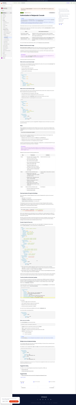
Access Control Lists (25, 369)
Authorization (6, 37)
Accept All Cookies (13, 401)
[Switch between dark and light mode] (74, 3)
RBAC (50, 37)
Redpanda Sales (41, 20)
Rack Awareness (5, 46)
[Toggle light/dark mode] (1, 404)
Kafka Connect (6, 42)
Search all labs (23, 377)
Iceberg (4, 26)
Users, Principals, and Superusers (33, 51)
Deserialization (6, 41)
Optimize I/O (5, 49)
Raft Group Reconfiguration (7, 50)
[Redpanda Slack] (45, 399)
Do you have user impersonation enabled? (28, 132)
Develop (4, 17)
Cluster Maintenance (6, 22)
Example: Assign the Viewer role (63, 15)
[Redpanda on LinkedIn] (43, 399)
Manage (4, 20)
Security (4, 24)
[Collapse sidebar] (11, 404)
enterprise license (31, 19)
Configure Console (6, 30)
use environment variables (32, 55)
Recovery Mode (5, 45)
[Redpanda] (44, 397)
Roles (59, 12)
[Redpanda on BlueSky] (40, 399)
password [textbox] (40, 210)
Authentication (24, 387)
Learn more (46, 0)
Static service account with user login (64, 11)
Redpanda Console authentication (44, 42)
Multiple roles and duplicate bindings (63, 18)
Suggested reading (61, 19)
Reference (4, 56)
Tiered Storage (5, 25)
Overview (3, 10)
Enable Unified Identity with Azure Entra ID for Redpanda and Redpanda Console (34, 375)
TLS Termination (6, 38)
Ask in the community (36, 381)
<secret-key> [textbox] (30, 256)
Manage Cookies (5, 401)
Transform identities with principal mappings (63, 17)
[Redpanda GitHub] (48, 399)
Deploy (4, 18)
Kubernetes (4, 21)
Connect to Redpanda (7, 33)
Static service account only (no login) (64, 10)
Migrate (4, 53)
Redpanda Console (5, 29)
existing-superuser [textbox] (29, 210)
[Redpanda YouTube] (50, 399)
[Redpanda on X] (37, 399)
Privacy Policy (7, 399)
